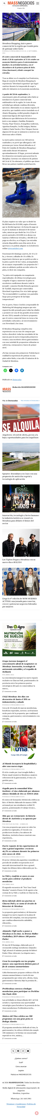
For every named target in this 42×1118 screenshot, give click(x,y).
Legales (21, 1070)
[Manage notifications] (37, 1113)
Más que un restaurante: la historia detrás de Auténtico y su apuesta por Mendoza (19, 818)
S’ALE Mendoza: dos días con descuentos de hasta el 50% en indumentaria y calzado (16, 699)
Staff (21, 1062)
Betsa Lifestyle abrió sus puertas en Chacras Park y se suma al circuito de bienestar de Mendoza (19, 903)
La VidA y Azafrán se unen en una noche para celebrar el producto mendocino (18, 879)
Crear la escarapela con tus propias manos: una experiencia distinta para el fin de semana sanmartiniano (20, 964)
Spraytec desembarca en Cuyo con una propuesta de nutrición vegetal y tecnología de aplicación (19, 476)
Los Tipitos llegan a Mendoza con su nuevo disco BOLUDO (18, 561)
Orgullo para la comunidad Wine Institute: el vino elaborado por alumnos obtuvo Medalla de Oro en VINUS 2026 (21, 791)
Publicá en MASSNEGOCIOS (21, 1074)
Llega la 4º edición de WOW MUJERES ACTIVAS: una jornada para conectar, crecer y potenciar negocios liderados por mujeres (19, 602)
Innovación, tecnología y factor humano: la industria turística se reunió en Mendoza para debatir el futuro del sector (20, 519)
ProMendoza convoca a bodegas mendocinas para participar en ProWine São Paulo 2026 (20, 991)
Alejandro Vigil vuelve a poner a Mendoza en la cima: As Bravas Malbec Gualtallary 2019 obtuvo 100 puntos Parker (20, 935)
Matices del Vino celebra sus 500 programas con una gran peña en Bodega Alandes (17, 1019)
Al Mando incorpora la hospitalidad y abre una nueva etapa (19, 765)
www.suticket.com (15, 248)
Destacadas (17, 379)
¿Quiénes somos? (21, 1058)
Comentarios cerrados (10, 691)
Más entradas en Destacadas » (30, 400)
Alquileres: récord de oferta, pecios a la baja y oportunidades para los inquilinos (20, 436)
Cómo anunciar (21, 1066)
